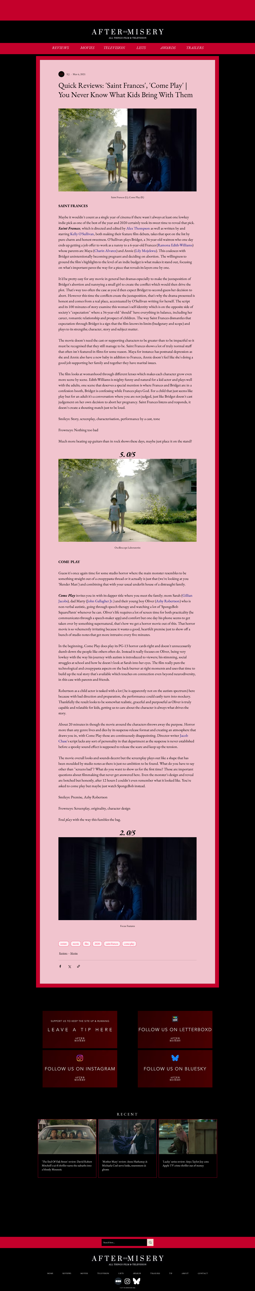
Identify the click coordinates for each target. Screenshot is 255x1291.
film (87, 943)
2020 (97, 943)
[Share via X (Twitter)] (69, 966)
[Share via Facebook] (60, 966)
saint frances (112, 943)
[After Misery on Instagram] (127, 1281)
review (63, 943)
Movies (74, 953)
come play (129, 943)
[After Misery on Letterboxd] (118, 1281)
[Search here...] (150, 1242)
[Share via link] (78, 966)
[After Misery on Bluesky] (136, 1281)
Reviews (63, 953)
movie (76, 943)
